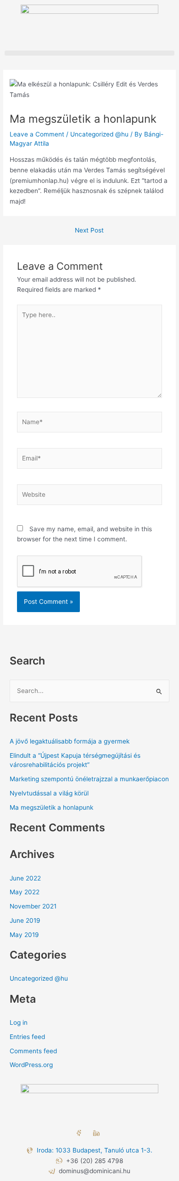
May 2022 (24, 892)
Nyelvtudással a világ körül (49, 793)
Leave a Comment (37, 134)
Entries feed (27, 1036)
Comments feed (33, 1051)
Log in (19, 1022)
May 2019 (24, 934)
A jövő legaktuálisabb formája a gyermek (69, 741)
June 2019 (25, 920)
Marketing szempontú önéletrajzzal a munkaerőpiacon (89, 779)
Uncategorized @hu (99, 134)
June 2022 (25, 878)
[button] (89, 53)
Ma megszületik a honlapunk (51, 807)
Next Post (89, 230)
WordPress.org (31, 1064)
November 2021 (33, 906)
